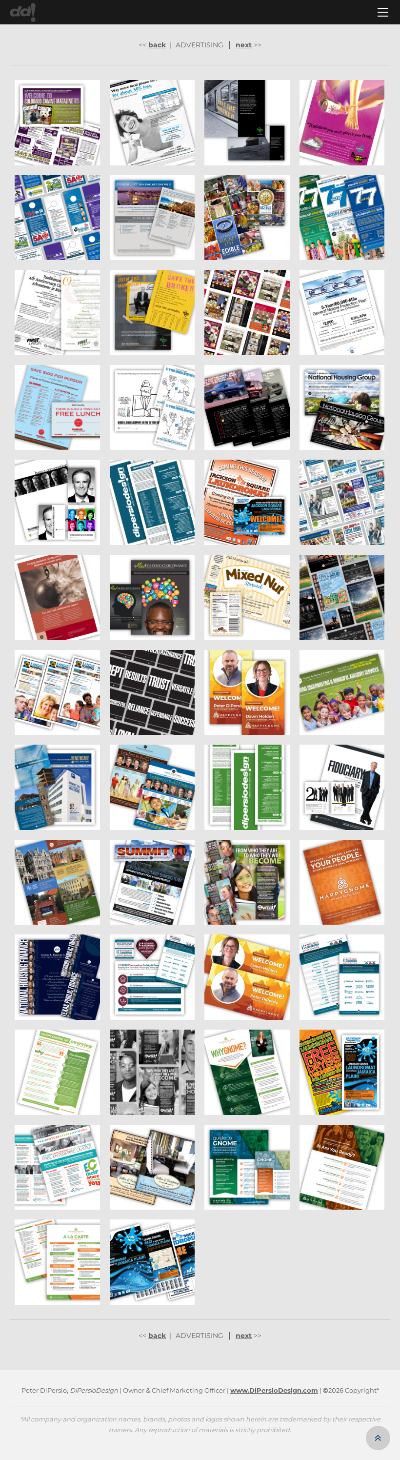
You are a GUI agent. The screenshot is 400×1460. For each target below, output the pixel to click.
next (244, 45)
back (157, 45)
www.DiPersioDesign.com (274, 1390)
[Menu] (383, 12)
